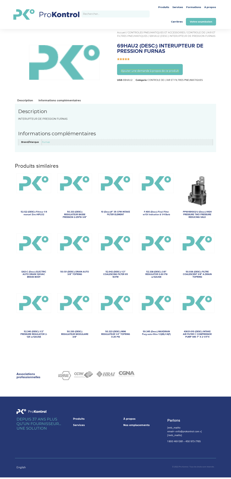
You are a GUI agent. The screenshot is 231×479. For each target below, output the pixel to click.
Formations (193, 7)
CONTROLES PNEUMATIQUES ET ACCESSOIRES (156, 32)
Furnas (46, 142)
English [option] (21, 467)
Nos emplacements (136, 425)
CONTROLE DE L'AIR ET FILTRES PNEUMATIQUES (175, 80)
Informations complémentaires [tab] (59, 100)
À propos (210, 7)
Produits (163, 7)
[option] (22, 467)
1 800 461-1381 (175, 441)
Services (177, 7)
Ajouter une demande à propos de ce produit (150, 71)
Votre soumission (201, 21)
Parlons (173, 420)
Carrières (177, 21)
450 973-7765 (193, 441)
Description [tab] (25, 100)
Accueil (121, 32)
